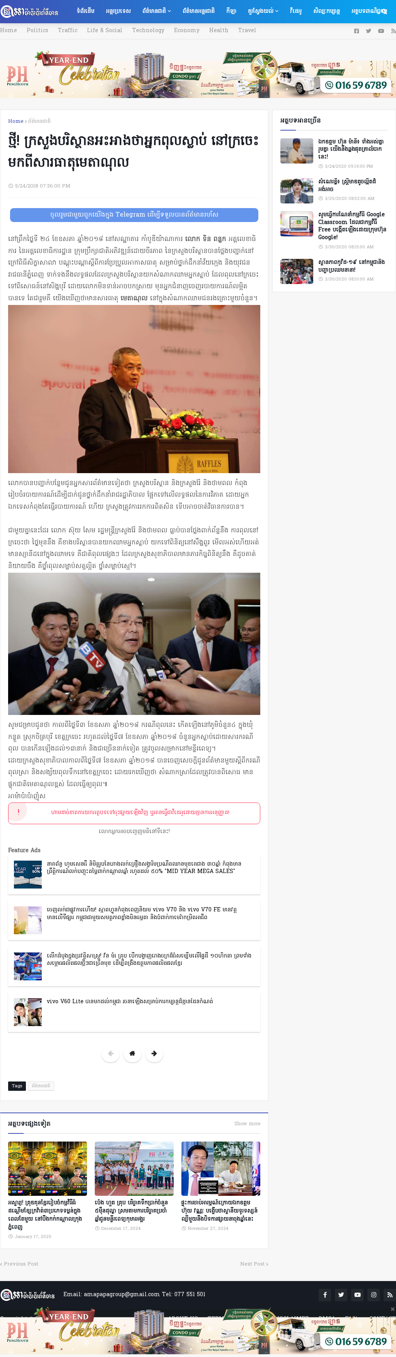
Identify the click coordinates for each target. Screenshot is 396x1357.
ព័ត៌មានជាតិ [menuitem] (154, 11)
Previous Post (21, 1264)
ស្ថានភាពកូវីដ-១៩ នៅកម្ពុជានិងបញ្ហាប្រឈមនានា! (351, 266)
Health (219, 31)
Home (8, 31)
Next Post (252, 1264)
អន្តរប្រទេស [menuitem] (118, 11)
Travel (247, 31)
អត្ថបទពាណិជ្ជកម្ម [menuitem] (369, 11)
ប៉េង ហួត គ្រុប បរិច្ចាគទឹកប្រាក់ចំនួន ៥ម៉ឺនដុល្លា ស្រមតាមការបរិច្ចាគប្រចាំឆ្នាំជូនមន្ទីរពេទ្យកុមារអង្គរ (131, 1211)
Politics (37, 31)
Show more (247, 1124)
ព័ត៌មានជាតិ (39, 121)
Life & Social (105, 31)
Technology (148, 31)
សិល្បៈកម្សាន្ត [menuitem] (326, 11)
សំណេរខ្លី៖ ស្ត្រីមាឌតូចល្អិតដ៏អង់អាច (347, 185)
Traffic (67, 31)
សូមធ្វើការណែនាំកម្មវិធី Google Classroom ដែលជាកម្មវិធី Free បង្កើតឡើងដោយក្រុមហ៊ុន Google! (352, 226)
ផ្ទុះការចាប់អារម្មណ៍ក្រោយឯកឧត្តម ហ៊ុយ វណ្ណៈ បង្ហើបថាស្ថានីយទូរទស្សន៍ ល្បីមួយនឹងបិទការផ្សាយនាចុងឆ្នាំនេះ (219, 1211)
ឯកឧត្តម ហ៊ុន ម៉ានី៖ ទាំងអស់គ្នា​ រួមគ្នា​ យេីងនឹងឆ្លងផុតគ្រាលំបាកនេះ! (351, 149)
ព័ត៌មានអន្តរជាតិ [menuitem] (199, 11)
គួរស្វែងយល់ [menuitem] (260, 11)
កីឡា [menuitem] (231, 11)
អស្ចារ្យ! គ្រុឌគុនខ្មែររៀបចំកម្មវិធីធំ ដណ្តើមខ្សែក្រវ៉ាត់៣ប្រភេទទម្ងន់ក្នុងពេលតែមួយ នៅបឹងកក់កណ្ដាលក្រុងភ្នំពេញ (45, 1215)
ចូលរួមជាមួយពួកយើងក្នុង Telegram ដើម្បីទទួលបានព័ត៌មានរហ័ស (134, 215)
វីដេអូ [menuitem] (296, 11)
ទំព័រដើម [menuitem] (85, 11)
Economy (187, 31)
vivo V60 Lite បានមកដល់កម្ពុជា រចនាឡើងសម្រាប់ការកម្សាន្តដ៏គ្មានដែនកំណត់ (130, 1002)
